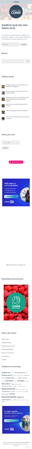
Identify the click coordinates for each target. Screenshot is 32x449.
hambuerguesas (23, 389)
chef (19, 378)
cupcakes (26, 381)
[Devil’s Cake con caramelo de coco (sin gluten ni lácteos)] (3, 119)
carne (3, 378)
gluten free (17, 389)
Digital (12, 384)
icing (27, 389)
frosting (23, 386)
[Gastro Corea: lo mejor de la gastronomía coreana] (3, 106)
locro (17, 391)
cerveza (16, 378)
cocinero (9, 380)
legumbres (13, 391)
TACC (15, 399)
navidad (19, 391)
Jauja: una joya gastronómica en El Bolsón (17, 110)
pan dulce (23, 391)
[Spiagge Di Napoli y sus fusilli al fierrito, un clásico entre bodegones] (3, 87)
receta (12, 394)
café (28, 375)
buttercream (15, 375)
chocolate (24, 378)
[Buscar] (27, 61)
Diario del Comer (10, 442)
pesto (27, 391)
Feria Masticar (14, 386)
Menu (16, 2)
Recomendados (9, 397)
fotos (20, 386)
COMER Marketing (6, 342)
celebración (10, 378)
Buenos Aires (7, 375)
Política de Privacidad (7, 349)
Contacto (4, 359)
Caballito (21, 375)
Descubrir (6, 384)
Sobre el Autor (5, 339)
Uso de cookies (5, 356)
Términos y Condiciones (8, 352)
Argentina (6, 372)
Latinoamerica (6, 391)
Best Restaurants (20, 372)
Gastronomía (8, 388)
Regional (20, 397)
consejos (21, 381)
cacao (25, 375)
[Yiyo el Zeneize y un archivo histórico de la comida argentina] (3, 93)
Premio (3, 394)
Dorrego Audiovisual (18, 384)
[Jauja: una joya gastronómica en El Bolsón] (3, 112)
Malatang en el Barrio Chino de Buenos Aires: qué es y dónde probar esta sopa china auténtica (17, 99)
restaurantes (6, 399)
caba (19, 375)
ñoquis (3, 401)
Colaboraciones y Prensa (8, 346)
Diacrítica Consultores (15, 444)
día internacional (6, 386)
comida (15, 381)
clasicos (3, 381)
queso (7, 394)
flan (18, 386)
